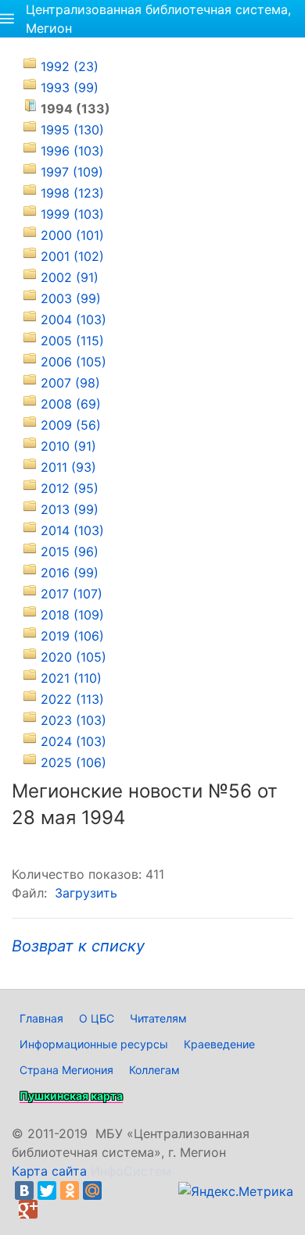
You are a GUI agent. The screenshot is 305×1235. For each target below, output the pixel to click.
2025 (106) (73, 762)
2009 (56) (71, 425)
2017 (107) (71, 593)
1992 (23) (70, 66)
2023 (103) (73, 720)
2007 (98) (70, 383)
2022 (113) (72, 699)
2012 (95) (70, 488)
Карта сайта (49, 1171)
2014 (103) (72, 530)
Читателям (158, 1018)
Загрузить (86, 893)
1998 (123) (72, 193)
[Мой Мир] (92, 1190)
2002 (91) (70, 277)
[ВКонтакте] (24, 1190)
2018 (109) (72, 615)
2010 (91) (68, 446)
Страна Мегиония (66, 1069)
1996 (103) (72, 151)
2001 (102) (72, 256)
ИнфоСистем (131, 1171)
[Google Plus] (28, 1209)
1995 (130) (72, 129)
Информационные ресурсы (94, 1044)
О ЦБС (96, 1018)
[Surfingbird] (50, 1209)
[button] (7, 18)
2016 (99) (70, 572)
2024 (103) (73, 741)
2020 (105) (73, 657)
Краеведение (219, 1044)
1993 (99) (70, 87)
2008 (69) (71, 404)
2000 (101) (72, 235)
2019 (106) (72, 636)
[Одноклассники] (69, 1190)
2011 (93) (68, 467)
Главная (41, 1018)
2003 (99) (71, 298)
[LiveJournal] (115, 1190)
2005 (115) (72, 340)
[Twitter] (47, 1190)
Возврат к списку (78, 946)
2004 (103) (73, 319)
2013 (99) (70, 509)
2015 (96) (70, 551)
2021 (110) (71, 678)
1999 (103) (72, 214)
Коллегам (154, 1069)
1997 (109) (72, 172)
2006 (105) (73, 361)
